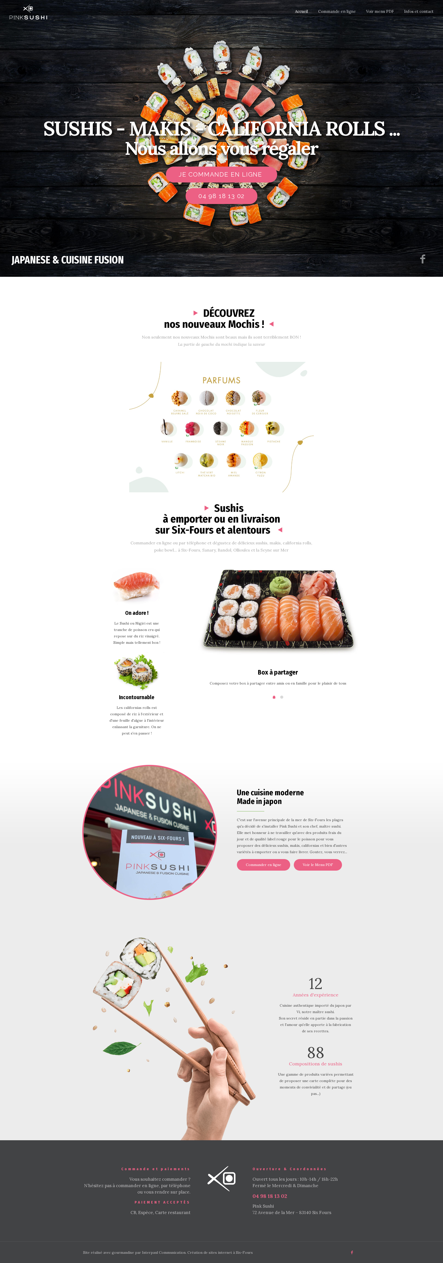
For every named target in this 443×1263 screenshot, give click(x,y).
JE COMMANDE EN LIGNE (221, 174)
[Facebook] (352, 1252)
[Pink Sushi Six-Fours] (28, 11)
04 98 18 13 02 (221, 196)
